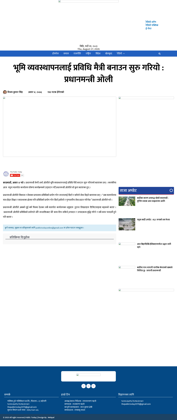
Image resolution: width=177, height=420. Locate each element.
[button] (123, 54)
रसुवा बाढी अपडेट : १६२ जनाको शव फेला (153, 220)
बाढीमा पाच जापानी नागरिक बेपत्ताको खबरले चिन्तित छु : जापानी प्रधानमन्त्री (154, 269)
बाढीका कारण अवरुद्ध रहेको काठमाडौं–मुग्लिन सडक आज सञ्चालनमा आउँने (153, 199)
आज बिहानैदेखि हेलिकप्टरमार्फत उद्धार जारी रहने (154, 245)
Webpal (51, 417)
